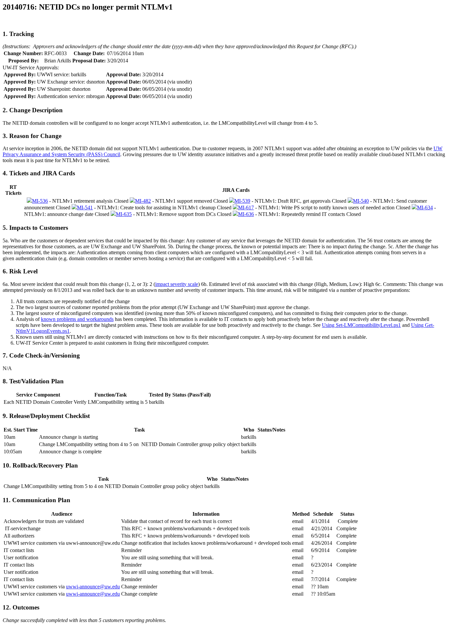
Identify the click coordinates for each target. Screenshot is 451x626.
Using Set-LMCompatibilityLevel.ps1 (361, 325)
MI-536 (40, 201)
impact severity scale (176, 284)
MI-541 (85, 207)
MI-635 (124, 214)
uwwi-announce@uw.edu (93, 586)
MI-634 (425, 207)
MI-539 (242, 201)
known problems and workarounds (77, 319)
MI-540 (361, 201)
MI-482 (143, 201)
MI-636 (246, 214)
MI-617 (246, 207)
